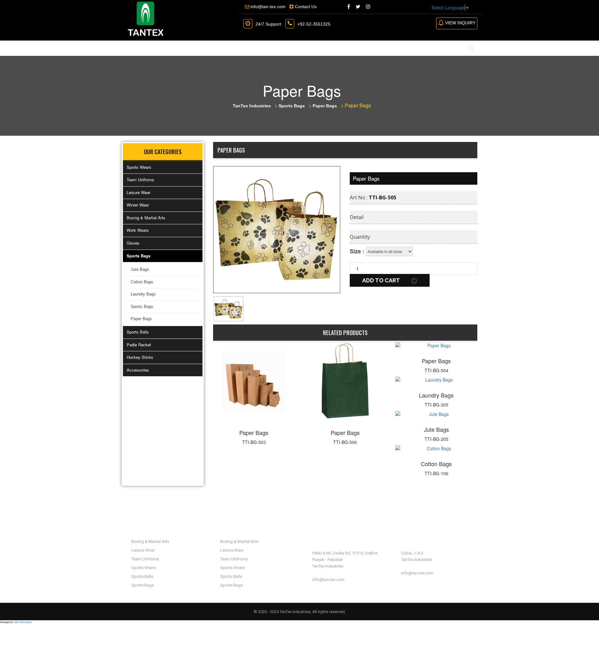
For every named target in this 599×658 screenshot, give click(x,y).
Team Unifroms (140, 180)
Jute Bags (140, 269)
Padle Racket (139, 345)
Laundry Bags (143, 294)
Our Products (209, 48)
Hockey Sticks (140, 357)
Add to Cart (381, 280)
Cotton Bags (142, 282)
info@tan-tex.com (328, 579)
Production (261, 48)
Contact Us (305, 48)
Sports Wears (139, 167)
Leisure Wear (138, 192)
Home (134, 48)
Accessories (138, 370)
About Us (166, 48)
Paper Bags (141, 318)
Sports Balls (138, 332)
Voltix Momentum (22, 622)
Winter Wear (138, 205)
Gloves (133, 243)
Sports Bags (138, 256)
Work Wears (138, 230)
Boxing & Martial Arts (146, 218)
